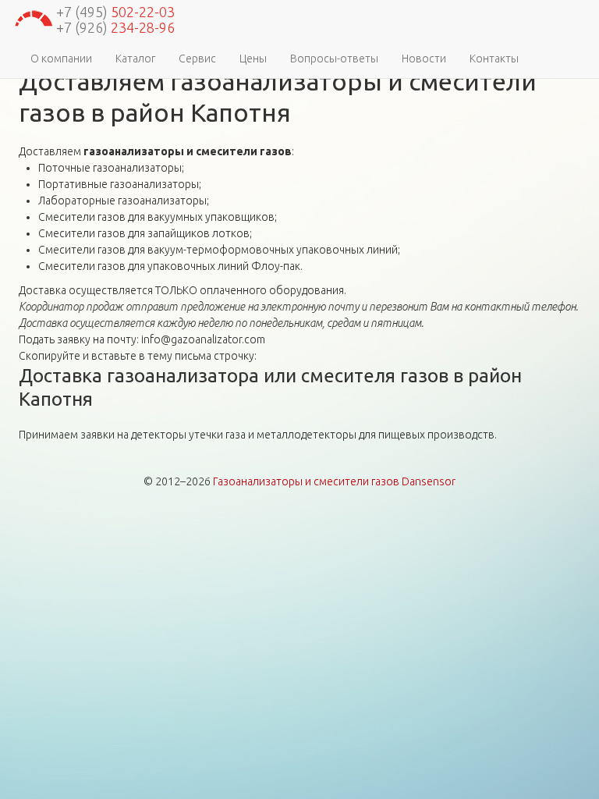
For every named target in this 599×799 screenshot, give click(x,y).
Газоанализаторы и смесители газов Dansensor (334, 481)
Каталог (135, 58)
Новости (424, 58)
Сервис (197, 58)
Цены (253, 58)
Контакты (494, 58)
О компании (61, 58)
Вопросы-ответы (334, 58)
